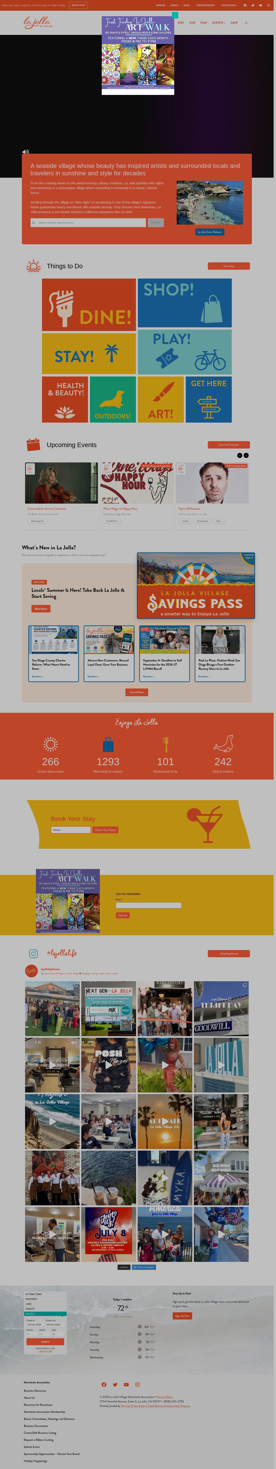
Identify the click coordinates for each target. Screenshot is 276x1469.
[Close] (175, 15)
